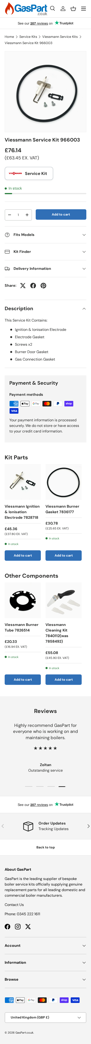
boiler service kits (20, 884)
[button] (73, 8)
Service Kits (28, 37)
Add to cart (61, 214)
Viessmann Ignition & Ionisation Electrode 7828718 (22, 512)
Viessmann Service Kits (60, 37)
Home (9, 37)
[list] (45, 91)
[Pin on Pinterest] (43, 285)
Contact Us (14, 904)
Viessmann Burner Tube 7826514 (21, 627)
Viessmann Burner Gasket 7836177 (62, 509)
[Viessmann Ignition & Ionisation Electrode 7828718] (23, 482)
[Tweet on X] (23, 285)
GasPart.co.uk (24, 1032)
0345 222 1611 (28, 914)
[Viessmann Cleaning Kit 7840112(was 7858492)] (64, 600)
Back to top (45, 847)
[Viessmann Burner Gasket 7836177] (64, 482)
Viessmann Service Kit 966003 (28, 43)
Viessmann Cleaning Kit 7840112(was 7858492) (57, 633)
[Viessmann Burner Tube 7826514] (23, 600)
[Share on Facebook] (33, 285)
